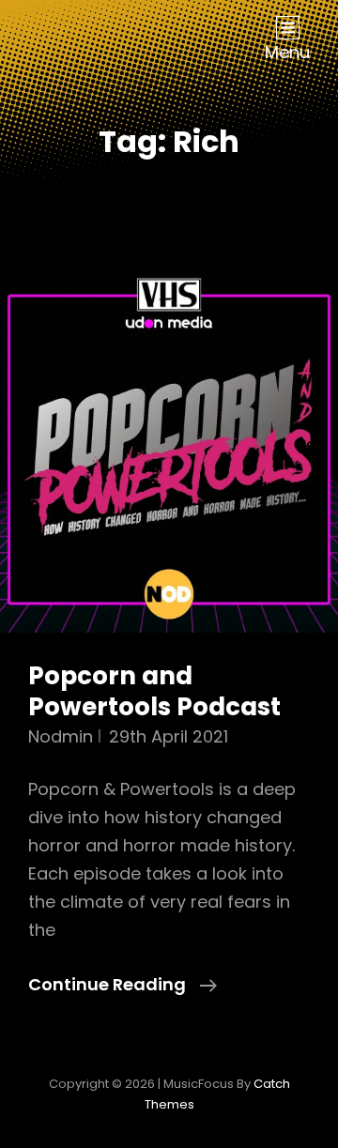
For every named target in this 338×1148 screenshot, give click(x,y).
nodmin (60, 736)
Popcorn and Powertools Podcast (154, 692)
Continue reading (122, 985)
